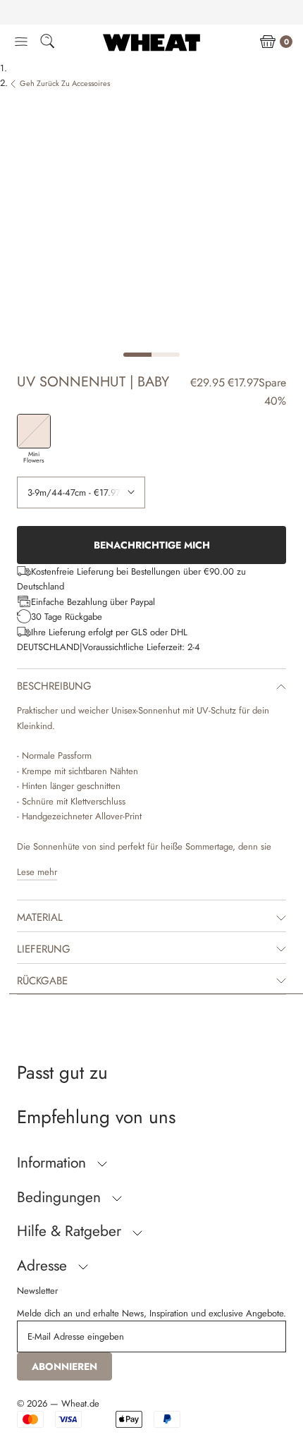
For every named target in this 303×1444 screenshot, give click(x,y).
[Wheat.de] (151, 42)
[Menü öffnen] (21, 42)
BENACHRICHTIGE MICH (152, 545)
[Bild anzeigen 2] (166, 355)
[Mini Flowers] (34, 431)
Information (53, 1162)
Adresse (44, 1265)
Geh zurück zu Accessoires (65, 83)
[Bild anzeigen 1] (137, 355)
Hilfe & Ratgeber (71, 1231)
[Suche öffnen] (47, 43)
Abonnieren (64, 1366)
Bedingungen (61, 1197)
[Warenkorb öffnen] (267, 42)
